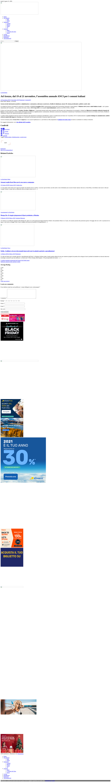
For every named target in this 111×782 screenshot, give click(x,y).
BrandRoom (7, 35)
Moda (8, 30)
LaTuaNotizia (4, 92)
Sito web (3, 309)
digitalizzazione (15, 137)
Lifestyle (6, 29)
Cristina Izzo (19, 185)
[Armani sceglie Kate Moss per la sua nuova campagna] (55, 166)
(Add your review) (5, 281)
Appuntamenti (4, 212)
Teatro (8, 26)
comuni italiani (7, 137)
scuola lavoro (23, 137)
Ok (46, 780)
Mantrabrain (20, 753)
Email (2, 306)
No (47, 780)
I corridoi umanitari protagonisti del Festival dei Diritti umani (15, 260)
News (8, 248)
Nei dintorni (6, 18)
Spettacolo (6, 22)
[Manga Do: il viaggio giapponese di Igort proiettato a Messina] (55, 200)
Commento (4, 298)
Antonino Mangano (20, 218)
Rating (2, 300)
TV (7, 27)
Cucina (5, 34)
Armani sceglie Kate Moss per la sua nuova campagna (17, 182)
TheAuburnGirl (7, 38)
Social (8, 33)
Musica (8, 25)
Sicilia (8, 20)
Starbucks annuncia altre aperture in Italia (10, 261)
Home (5, 16)
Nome (2, 303)
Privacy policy (51, 780)
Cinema (8, 23)
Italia (8, 19)
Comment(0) (28, 100)
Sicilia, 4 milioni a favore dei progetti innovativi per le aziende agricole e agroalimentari (28, 251)
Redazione (6, 37)
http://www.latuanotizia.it (7, 150)
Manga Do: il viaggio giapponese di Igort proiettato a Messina (20, 215)
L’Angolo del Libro (11, 31)
